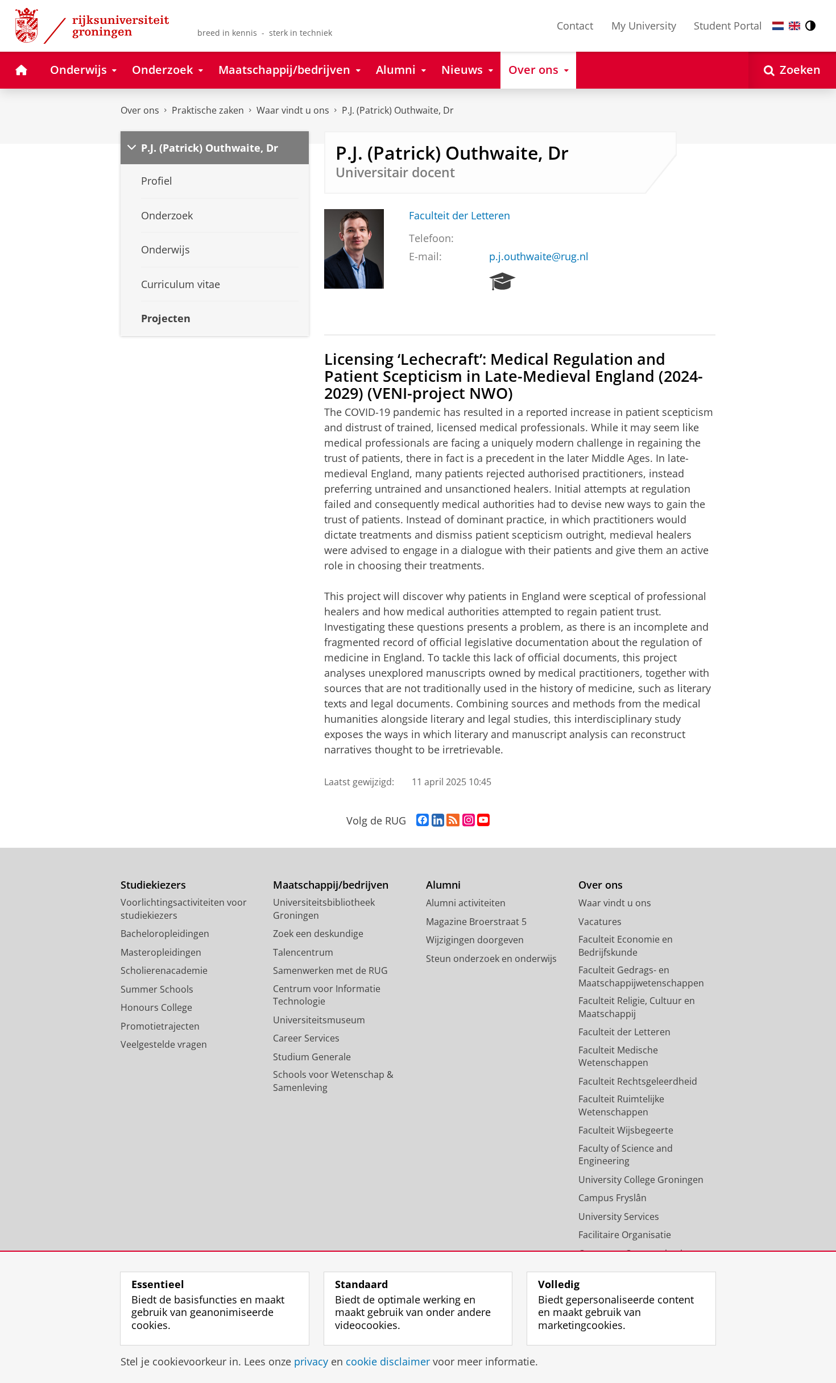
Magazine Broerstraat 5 (476, 921)
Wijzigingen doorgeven (475, 940)
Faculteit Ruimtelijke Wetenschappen (621, 1105)
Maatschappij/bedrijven (330, 885)
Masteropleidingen (161, 952)
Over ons (140, 110)
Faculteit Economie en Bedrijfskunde (625, 946)
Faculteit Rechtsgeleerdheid (637, 1081)
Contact (575, 25)
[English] (794, 26)
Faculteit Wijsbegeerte (625, 1130)
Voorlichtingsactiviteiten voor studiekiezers (184, 909)
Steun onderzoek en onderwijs (491, 958)
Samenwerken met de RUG (330, 970)
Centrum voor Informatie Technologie (326, 995)
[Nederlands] (778, 26)
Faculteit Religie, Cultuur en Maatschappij (636, 1007)
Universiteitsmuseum (319, 1020)
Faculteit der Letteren (459, 215)
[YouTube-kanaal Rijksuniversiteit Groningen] (483, 820)
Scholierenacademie (164, 970)
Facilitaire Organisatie (624, 1234)
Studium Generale (312, 1057)
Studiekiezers (153, 885)
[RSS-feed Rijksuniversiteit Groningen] (453, 820)
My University (643, 25)
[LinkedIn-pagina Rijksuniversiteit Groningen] (438, 820)
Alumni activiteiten (466, 903)
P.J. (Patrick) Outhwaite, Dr (398, 110)
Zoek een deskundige (318, 933)
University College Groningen (640, 1179)
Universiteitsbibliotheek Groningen (324, 909)
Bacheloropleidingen (165, 933)
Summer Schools (157, 989)
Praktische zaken (208, 110)
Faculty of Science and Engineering (625, 1155)
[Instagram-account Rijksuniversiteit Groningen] (468, 820)
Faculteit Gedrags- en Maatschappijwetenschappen (641, 976)
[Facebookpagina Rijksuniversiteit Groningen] (422, 820)
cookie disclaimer (388, 1361)
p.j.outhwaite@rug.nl (539, 256)
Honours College (156, 1007)
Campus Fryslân (612, 1198)
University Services (618, 1216)
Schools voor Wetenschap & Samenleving (333, 1081)
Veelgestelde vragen (164, 1044)
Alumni (443, 885)
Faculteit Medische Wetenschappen (618, 1056)
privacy (311, 1361)
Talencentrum (303, 952)
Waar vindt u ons (292, 110)
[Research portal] (502, 282)
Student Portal (728, 25)
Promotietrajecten (160, 1026)
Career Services (306, 1038)
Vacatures (600, 921)
